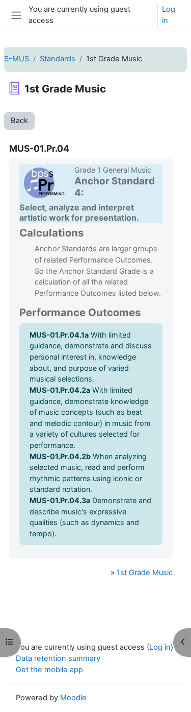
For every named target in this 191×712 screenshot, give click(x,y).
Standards (57, 58)
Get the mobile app (49, 669)
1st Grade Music (145, 572)
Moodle (73, 697)
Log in (168, 15)
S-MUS (16, 58)
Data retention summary (58, 658)
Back (19, 120)
